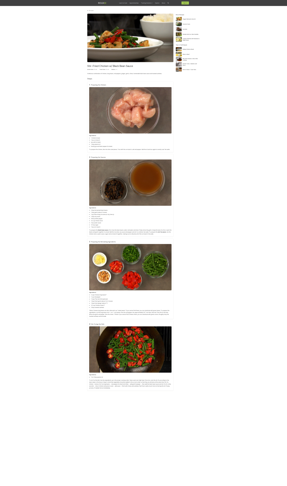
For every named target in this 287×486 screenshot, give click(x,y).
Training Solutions (146, 3)
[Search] (168, 3)
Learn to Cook (123, 3)
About (163, 3)
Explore (157, 3)
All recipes (91, 10)
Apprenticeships (134, 3)
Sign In (185, 3)
